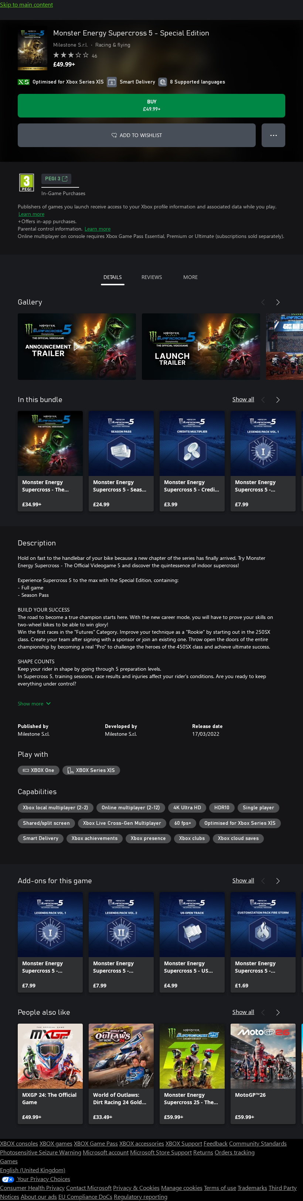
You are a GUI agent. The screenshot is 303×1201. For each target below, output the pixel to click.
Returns (203, 1152)
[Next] (277, 302)
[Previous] (263, 302)
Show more (30, 703)
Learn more (31, 213)
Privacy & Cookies (136, 1187)
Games (9, 1161)
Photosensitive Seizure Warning (40, 1152)
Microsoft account (106, 1152)
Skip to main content (26, 4)
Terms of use (220, 1187)
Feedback (216, 1143)
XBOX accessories (141, 1143)
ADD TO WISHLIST (141, 135)
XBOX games (56, 1143)
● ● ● (273, 135)
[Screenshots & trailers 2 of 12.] (201, 346)
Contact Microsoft (89, 1187)
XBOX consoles (19, 1143)
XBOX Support (184, 1143)
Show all (243, 399)
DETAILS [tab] (112, 276)
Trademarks (252, 1187)
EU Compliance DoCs (85, 1196)
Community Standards (258, 1143)
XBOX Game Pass (96, 1143)
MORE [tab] (190, 276)
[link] (50, 461)
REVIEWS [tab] (152, 276)
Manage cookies (181, 1187)
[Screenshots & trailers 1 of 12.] (77, 346)
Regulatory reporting (140, 1196)
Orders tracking (235, 1152)
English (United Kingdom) (32, 1170)
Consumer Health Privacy (32, 1187)
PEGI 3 (52, 178)
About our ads (39, 1196)
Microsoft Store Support (161, 1152)
